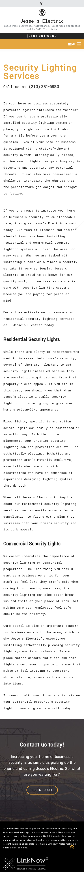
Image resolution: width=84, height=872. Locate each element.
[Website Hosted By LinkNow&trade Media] (25, 863)
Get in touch (42, 790)
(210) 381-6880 (42, 36)
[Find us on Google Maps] (42, 3)
